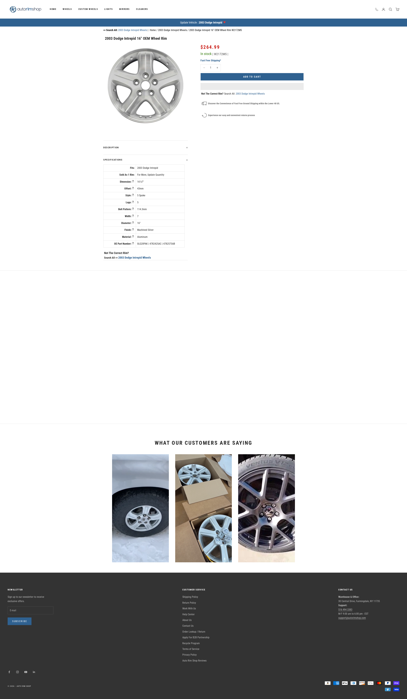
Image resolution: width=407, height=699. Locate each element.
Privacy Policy (189, 654)
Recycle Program (191, 643)
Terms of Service (190, 649)
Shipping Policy (190, 596)
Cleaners (142, 9)
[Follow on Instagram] (17, 672)
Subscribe (19, 621)
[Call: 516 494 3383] (376, 9)
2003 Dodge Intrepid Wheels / (173, 30)
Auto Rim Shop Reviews (194, 660)
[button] (252, 86)
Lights (108, 9)
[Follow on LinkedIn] (34, 672)
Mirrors (124, 9)
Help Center (188, 614)
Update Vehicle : (201, 22)
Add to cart (252, 76)
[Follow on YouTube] (25, 672)
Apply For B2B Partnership (195, 637)
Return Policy (189, 602)
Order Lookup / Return (193, 631)
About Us (187, 620)
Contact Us (187, 625)
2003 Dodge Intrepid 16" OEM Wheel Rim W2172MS (215, 30)
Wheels (67, 9)
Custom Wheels (88, 9)
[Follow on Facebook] (9, 672)
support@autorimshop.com (352, 617)
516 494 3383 (345, 609)
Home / (154, 30)
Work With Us (189, 608)
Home (53, 9)
